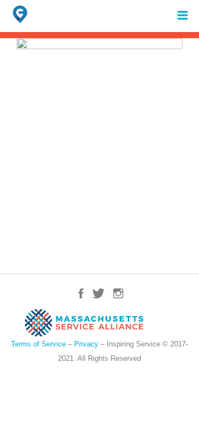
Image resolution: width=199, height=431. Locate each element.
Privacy (86, 344)
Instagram (118, 293)
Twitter (98, 293)
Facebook (80, 293)
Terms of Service (38, 344)
